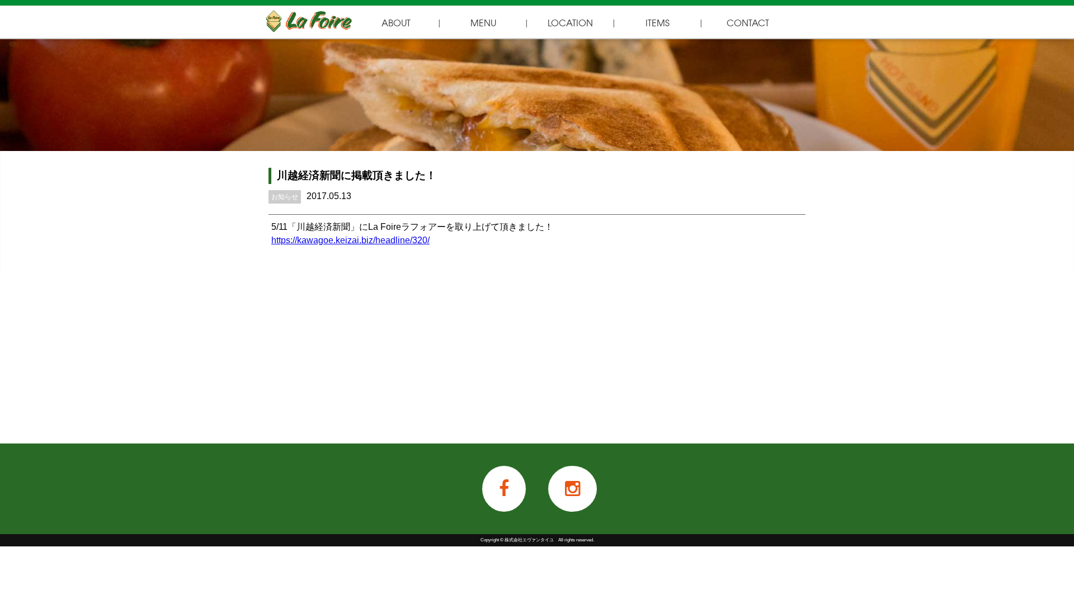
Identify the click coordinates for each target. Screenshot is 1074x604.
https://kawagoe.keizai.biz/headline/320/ (350, 240)
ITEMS (658, 22)
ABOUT (396, 22)
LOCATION (570, 22)
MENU (483, 22)
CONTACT (748, 22)
